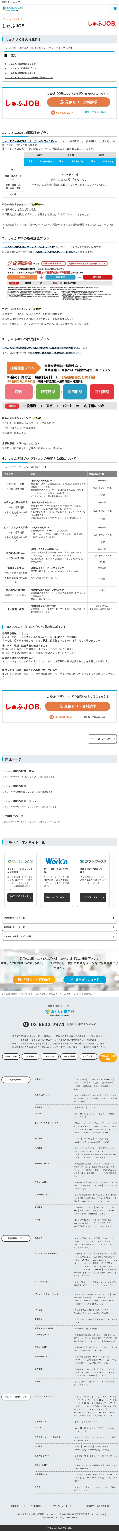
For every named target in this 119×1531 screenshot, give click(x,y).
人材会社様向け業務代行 (84, 1173)
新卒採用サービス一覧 (14, 927)
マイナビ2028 (80, 1238)
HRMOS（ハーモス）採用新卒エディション (92, 1360)
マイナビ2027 (94, 1238)
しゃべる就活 (109, 1270)
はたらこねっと (86, 1406)
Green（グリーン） (103, 1123)
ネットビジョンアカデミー (86, 1148)
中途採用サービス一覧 (14, 918)
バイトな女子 (94, 1083)
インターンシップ (42, 1282)
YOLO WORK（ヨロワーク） (86, 1226)
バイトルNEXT (99, 1400)
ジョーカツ (100, 1273)
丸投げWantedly (109, 1170)
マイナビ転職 (80, 1080)
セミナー (50, 1056)
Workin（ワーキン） (86, 1413)
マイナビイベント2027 (84, 1254)
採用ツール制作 (41, 1182)
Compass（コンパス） (84, 1208)
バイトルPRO (83, 1403)
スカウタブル (105, 1226)
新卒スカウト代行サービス (85, 1338)
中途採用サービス (16, 1080)
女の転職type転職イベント (102, 1098)
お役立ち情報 (69, 1056)
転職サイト (39, 1079)
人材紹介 (38, 1148)
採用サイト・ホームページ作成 (100, 1182)
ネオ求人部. (79, 1198)
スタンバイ (92, 1108)
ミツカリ (101, 1214)
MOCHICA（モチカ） (95, 1198)
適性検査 (38, 1207)
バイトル (78, 1397)
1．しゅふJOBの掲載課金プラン (20, 64)
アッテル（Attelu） (99, 1211)
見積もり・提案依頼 (36, 979)
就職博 (96, 1263)
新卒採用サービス (16, 1238)
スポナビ (87, 1263)
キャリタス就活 (104, 1241)
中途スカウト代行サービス (85, 1167)
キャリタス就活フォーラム (85, 1257)
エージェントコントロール (104, 1164)
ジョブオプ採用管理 (83, 1195)
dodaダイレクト (100, 1126)
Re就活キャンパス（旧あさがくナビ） (90, 1304)
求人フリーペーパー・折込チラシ (48, 1437)
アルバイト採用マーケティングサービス (91, 1487)
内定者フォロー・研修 (44, 1328)
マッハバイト (89, 1397)
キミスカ (106, 1294)
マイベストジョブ (99, 1403)
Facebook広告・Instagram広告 (87, 1142)
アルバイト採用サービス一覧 (17, 936)
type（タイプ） (80, 1083)
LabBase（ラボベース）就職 (86, 1301)
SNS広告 (38, 1139)
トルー (108, 1201)
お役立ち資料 (88, 1056)
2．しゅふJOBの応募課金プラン (20, 68)
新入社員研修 (91, 1329)
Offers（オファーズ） (84, 1123)
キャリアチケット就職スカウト (87, 1294)
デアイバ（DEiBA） (82, 1260)
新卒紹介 (38, 1319)
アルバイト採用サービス (16, 1397)
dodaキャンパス (104, 1298)
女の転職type (107, 1083)
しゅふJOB (101, 1397)
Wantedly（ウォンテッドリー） (97, 1133)
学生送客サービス (102, 1319)
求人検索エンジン (42, 1107)
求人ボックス (80, 1108)
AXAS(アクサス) (104, 1223)
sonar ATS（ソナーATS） (92, 1201)
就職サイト (39, 1238)
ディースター (80, 1437)
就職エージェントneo (84, 1319)
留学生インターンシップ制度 (86, 1282)
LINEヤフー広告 (101, 1139)
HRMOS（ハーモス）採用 (104, 1195)
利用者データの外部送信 (97, 1506)
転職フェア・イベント (44, 1095)
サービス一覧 (11, 1056)
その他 (37, 1220)
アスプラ (85, 1276)
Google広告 (88, 1139)
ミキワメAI (84, 1211)
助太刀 (96, 1086)
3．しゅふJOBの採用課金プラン (20, 73)
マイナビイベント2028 (105, 1254)
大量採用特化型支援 (83, 1164)
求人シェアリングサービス (94, 1158)
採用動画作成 (80, 1182)
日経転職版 (87, 1086)
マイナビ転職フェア (83, 1095)
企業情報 (14, 1506)
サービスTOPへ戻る (101, 739)
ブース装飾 (97, 1186)
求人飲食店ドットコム (103, 1416)
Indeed (38, 1114)
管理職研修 (79, 1329)
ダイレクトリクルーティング (46, 1123)
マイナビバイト (84, 1400)
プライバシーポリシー (63, 1506)
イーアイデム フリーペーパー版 (101, 1437)
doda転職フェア (100, 1095)
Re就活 (77, 1086)
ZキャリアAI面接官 (82, 1220)
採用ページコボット (83, 1465)
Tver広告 (106, 1142)
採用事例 (30, 1056)
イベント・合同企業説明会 (46, 1253)
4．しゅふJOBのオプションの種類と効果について (29, 77)
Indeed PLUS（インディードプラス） (90, 1114)
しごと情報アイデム (82, 1441)
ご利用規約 (35, 1506)
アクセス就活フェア (106, 1257)
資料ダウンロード (87, 979)
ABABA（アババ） (108, 1301)
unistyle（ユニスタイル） (84, 1241)
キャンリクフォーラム (93, 1270)
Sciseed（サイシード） (84, 1273)
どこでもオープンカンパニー (86, 1382)
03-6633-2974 (47, 1024)
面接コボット (98, 1475)
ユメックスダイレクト (97, 1409)
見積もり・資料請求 (81, 102)
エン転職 (91, 1080)
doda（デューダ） (105, 1080)
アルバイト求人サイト (44, 1396)
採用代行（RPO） (42, 1163)
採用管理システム (42, 1195)
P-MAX (78, 1139)
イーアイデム (102, 1413)
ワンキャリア (107, 1238)
